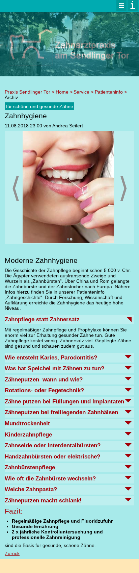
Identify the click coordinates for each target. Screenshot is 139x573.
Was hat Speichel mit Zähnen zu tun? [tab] (54, 368)
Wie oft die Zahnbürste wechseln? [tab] (50, 478)
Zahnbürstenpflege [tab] (30, 467)
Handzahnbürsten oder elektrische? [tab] (52, 456)
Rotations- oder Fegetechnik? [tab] (44, 390)
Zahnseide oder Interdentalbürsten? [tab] (53, 445)
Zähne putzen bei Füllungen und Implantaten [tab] (64, 401)
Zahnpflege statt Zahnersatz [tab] (42, 319)
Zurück (12, 553)
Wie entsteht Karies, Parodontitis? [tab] (51, 357)
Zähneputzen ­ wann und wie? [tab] (44, 379)
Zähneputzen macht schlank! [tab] (43, 500)
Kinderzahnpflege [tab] (28, 434)
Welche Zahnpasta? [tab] (31, 489)
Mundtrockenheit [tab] (27, 423)
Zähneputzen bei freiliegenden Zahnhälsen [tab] (61, 412)
